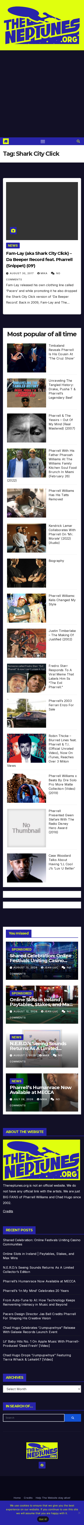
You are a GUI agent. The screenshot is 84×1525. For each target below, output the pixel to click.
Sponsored (22, 949)
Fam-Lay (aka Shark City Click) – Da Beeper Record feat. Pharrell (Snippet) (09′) (39, 259)
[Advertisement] (42, 93)
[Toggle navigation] (42, 141)
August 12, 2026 (25, 1011)
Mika (44, 273)
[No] (79, 1513)
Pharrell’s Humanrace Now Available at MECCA (40, 1090)
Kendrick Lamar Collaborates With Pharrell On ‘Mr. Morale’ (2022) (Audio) (62, 534)
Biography (56, 561)
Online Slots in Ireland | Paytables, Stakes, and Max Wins (41, 1004)
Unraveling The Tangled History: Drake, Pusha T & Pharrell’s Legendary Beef (62, 389)
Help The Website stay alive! (53, 1497)
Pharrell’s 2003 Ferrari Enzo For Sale (61, 705)
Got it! (43, 1519)
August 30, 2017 (22, 273)
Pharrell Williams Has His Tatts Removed (61, 495)
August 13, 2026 (25, 967)
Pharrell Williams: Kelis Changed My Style (62, 600)
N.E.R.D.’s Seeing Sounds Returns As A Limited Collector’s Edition (38, 1048)
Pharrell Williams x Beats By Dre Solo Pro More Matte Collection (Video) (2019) (63, 784)
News (13, 245)
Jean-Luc (51, 967)
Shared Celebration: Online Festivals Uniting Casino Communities (40, 960)
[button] (78, 141)
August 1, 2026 (25, 1055)
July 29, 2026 (23, 1099)
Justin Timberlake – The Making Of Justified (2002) (62, 635)
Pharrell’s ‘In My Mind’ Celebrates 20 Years (36, 1291)
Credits (8, 1211)
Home (17, 1497)
